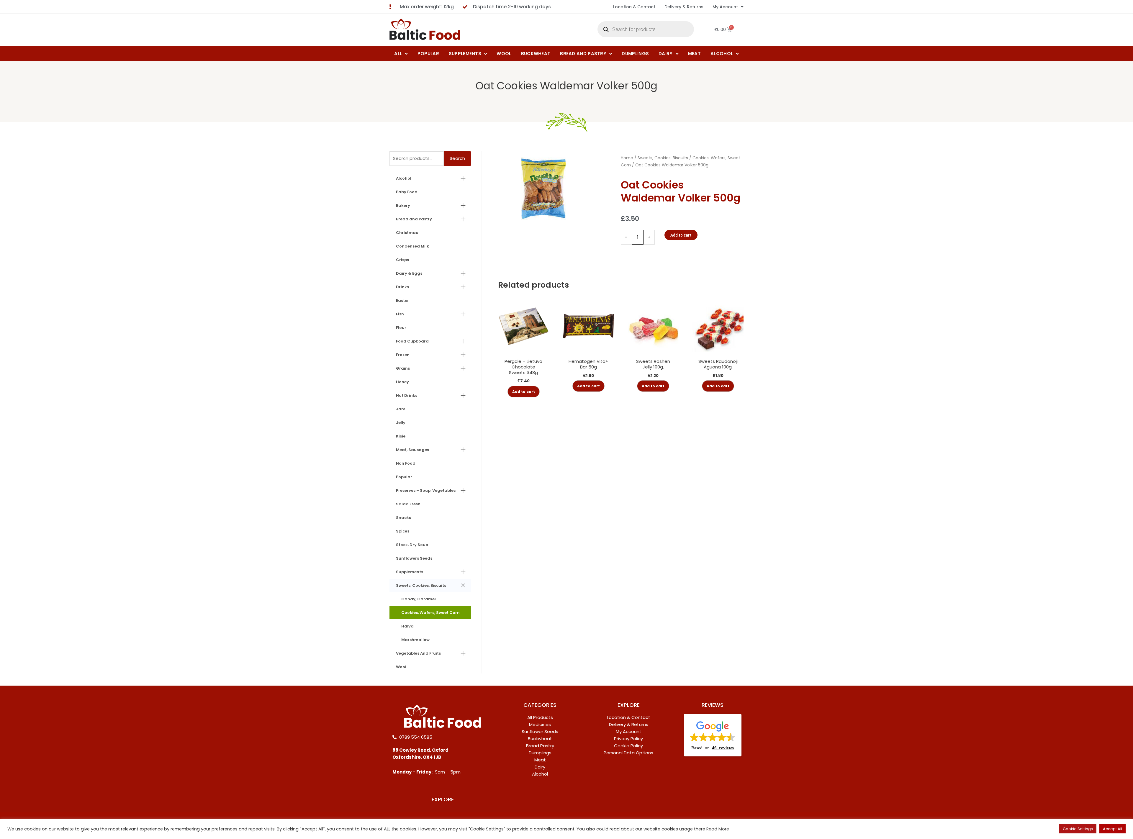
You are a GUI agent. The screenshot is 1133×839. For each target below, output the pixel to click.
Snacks (403, 517)
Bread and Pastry (414, 219)
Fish (400, 314)
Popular (404, 477)
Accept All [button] (1112, 829)
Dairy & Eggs (409, 273)
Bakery (403, 205)
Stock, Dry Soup (412, 545)
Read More (717, 829)
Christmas (407, 232)
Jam (400, 409)
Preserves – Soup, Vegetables (426, 490)
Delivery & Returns (683, 7)
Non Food (405, 463)
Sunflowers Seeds (414, 558)
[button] (712, 735)
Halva (407, 626)
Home (627, 158)
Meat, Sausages (412, 450)
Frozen (403, 355)
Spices (402, 531)
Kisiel (401, 436)
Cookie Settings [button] (1078, 829)
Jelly (400, 422)
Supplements (409, 572)
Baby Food (406, 192)
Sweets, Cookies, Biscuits (421, 585)
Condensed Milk (412, 246)
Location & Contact (634, 7)
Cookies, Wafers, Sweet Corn (430, 612)
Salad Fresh (408, 504)
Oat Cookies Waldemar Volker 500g (566, 85)
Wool (401, 667)
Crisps (402, 260)
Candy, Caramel (418, 599)
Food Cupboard (412, 341)
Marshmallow (415, 640)
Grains (403, 368)
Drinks (402, 287)
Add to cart (681, 235)
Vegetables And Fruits (418, 653)
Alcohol (403, 178)
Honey (402, 382)
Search (457, 158)
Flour (401, 327)
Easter (402, 300)
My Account (725, 7)
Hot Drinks (406, 395)
